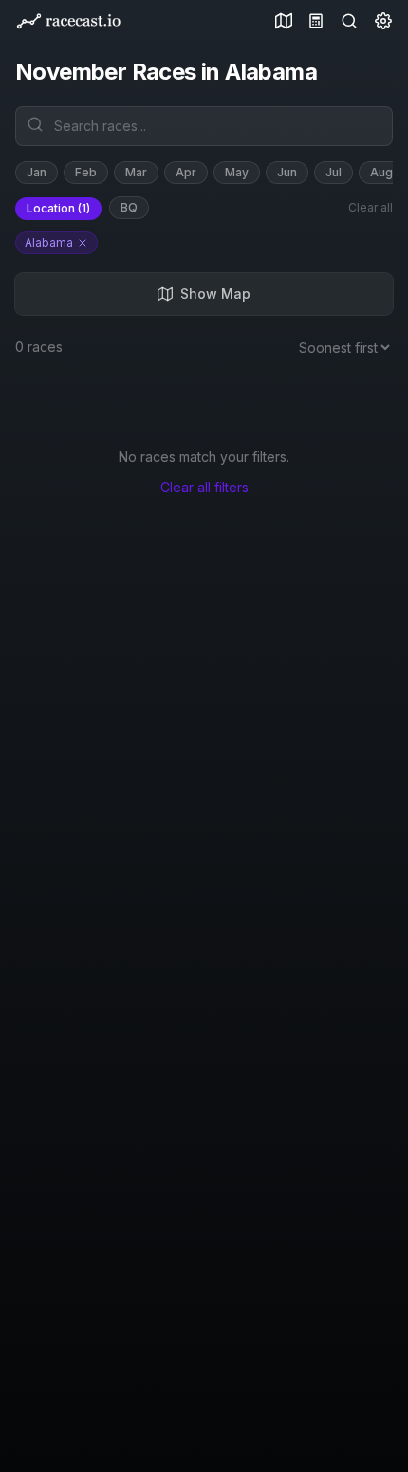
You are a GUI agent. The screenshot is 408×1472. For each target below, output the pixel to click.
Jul (333, 172)
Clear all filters (204, 487)
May (237, 172)
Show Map (215, 293)
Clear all (370, 207)
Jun (287, 172)
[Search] (345, 21)
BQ (129, 207)
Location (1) (58, 208)
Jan (36, 172)
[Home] (68, 21)
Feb (86, 172)
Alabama (49, 242)
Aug (381, 172)
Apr (186, 172)
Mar (136, 172)
